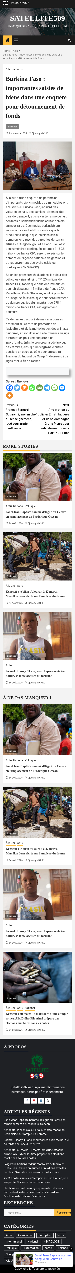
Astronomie (25, 1235)
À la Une (11, 69)
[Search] (69, 40)
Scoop (10, 1254)
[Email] (39, 387)
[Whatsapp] (32, 387)
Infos (61, 1235)
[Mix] (24, 387)
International (14, 1241)
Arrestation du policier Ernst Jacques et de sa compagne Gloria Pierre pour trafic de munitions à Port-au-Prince (53, 419)
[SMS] (54, 387)
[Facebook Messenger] (62, 387)
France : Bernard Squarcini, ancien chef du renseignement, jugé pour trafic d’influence (21, 416)
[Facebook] (9, 387)
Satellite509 (37, 18)
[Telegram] (47, 387)
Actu (20, 69)
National (18, 506)
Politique (30, 506)
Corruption (45, 1235)
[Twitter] (17, 387)
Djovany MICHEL (40, 133)
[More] (9, 395)
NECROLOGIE (52, 1241)
